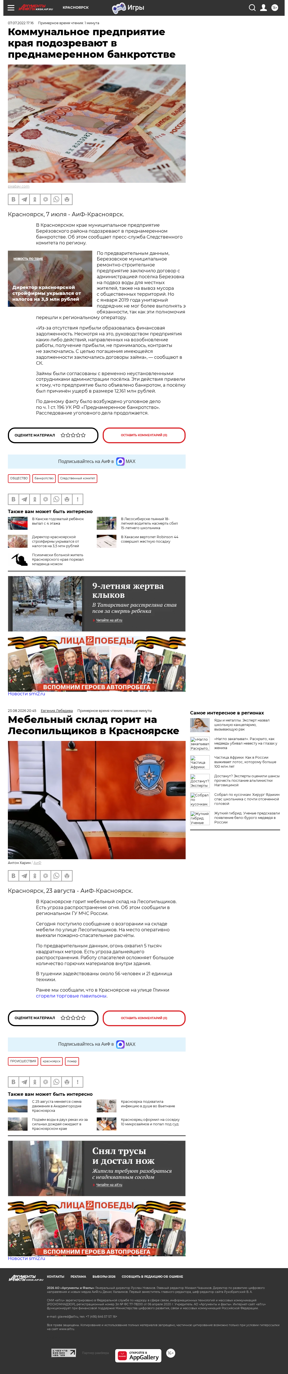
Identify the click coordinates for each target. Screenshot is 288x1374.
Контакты (55, 1277)
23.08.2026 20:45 (22, 711)
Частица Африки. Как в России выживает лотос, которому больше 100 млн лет (245, 762)
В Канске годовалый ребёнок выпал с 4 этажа (58, 521)
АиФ (37, 863)
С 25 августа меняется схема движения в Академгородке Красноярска (57, 1106)
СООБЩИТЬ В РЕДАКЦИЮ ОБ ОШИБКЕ (152, 1277)
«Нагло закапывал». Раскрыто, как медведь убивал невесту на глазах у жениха (245, 743)
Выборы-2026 (104, 1277)
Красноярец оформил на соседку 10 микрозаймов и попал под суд (150, 1121)
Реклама (78, 1277)
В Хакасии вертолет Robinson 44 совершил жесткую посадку (149, 539)
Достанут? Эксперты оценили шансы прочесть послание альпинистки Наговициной (247, 780)
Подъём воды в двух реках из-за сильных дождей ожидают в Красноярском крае (60, 1124)
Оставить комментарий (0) (144, 435)
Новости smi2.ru (26, 693)
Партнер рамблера (95, 1353)
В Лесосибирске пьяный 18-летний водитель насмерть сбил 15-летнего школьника (149, 523)
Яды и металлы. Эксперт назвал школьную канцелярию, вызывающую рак (242, 724)
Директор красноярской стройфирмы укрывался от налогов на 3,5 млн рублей (55, 541)
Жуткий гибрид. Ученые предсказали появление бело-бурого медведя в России (247, 817)
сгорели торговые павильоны (71, 996)
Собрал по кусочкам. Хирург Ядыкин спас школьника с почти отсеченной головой (247, 799)
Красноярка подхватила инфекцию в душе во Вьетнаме (148, 1103)
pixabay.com (19, 186)
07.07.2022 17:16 (20, 23)
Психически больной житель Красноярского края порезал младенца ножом (58, 559)
